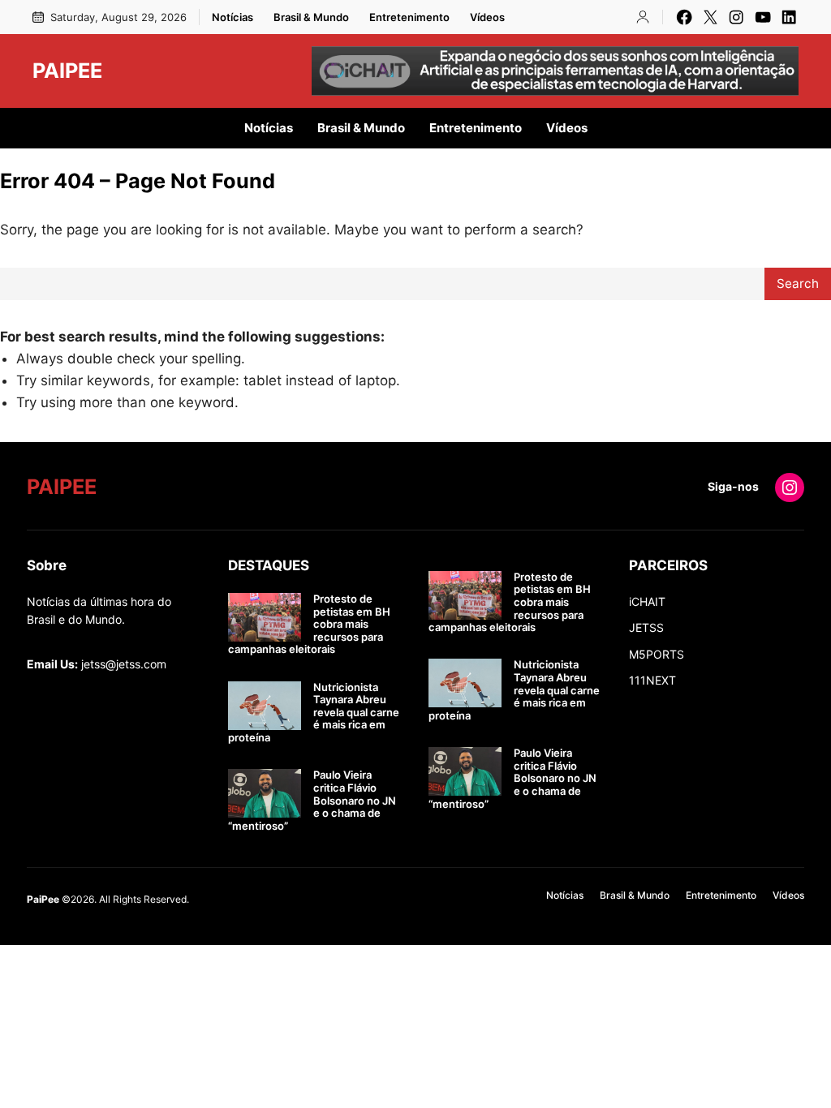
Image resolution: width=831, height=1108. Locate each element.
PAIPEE (67, 70)
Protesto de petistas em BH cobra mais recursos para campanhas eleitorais (309, 624)
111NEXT (652, 680)
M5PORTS (656, 654)
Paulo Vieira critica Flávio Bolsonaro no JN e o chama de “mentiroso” (312, 800)
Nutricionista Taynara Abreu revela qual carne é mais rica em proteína (313, 712)
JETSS (646, 627)
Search (798, 283)
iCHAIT (647, 601)
